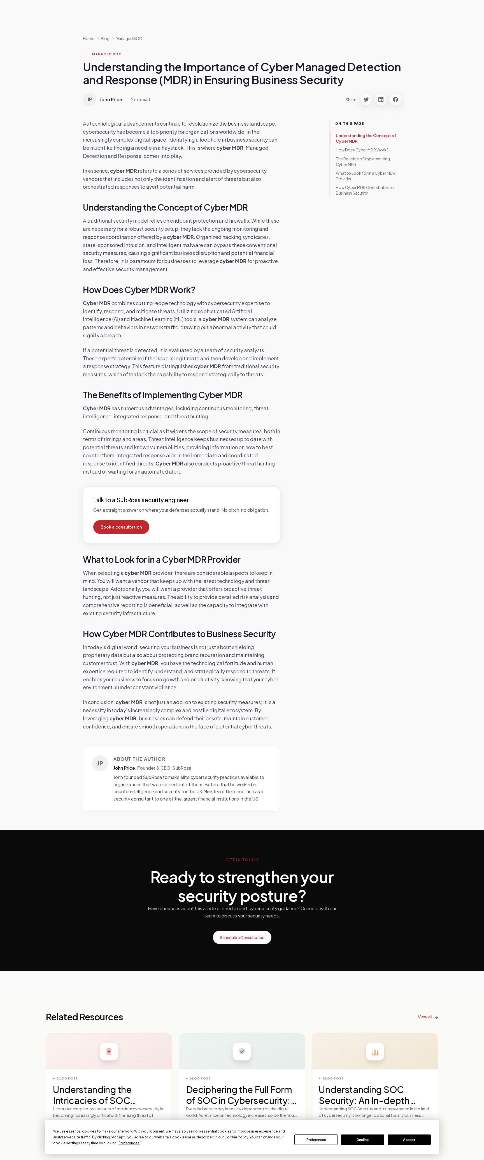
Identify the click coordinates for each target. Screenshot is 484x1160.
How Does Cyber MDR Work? (362, 149)
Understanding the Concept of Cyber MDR (366, 138)
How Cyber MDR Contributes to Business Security (365, 190)
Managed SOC (129, 38)
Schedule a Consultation (242, 937)
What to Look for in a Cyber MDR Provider (365, 175)
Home (88, 38)
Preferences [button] (128, 1143)
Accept (409, 1140)
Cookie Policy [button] (236, 1137)
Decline (363, 1140)
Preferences (316, 1140)
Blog (105, 38)
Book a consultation (121, 526)
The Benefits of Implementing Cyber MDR (363, 161)
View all (425, 1016)
